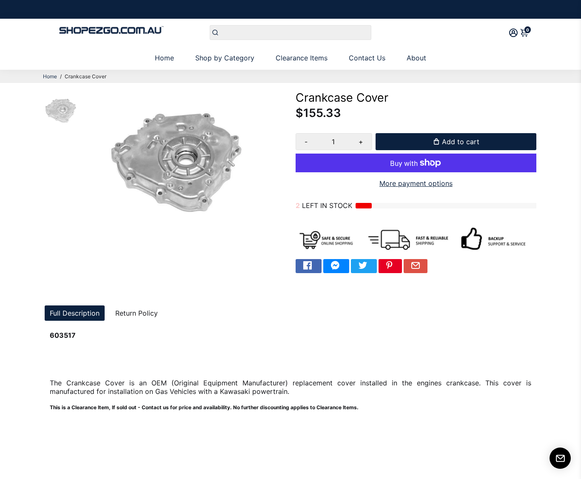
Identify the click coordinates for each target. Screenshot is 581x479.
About (416, 58)
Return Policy (136, 313)
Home (164, 58)
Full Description (75, 313)
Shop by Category (224, 58)
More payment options (416, 183)
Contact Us (367, 58)
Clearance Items (302, 58)
